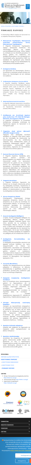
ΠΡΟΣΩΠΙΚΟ (8, 26)
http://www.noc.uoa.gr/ (10, 378)
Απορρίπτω (22, 461)
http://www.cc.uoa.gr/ (22, 379)
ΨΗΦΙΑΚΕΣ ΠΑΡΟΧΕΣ (8, 368)
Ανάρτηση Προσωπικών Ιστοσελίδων (14, 101)
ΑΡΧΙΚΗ (2, 26)
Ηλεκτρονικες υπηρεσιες (18, 26)
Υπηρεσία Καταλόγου (10, 180)
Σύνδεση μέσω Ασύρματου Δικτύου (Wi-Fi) (15, 81)
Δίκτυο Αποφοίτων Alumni (11, 196)
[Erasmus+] (7, 403)
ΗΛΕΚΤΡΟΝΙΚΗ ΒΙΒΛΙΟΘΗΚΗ (10, 362)
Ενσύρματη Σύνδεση (9, 69)
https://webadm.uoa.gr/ (10, 383)
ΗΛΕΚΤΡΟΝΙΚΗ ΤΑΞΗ (8, 365)
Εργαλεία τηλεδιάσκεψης (11, 336)
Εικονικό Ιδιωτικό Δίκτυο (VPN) (13, 154)
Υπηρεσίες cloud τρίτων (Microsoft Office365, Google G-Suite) (16, 132)
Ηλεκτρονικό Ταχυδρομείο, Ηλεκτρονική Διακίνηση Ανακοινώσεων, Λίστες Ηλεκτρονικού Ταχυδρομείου (16, 42)
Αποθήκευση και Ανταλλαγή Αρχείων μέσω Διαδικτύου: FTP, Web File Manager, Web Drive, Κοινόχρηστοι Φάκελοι (16, 116)
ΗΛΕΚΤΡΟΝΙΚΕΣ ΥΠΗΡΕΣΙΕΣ (9, 359)
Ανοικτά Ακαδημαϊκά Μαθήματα (13, 216)
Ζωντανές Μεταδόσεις (10, 263)
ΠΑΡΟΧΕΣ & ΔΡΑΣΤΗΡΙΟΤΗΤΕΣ (10, 357)
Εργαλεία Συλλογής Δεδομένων (13, 325)
